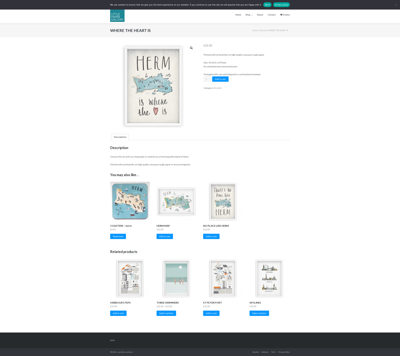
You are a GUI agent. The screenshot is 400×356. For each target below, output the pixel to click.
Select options (166, 313)
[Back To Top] (392, 348)
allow (267, 4)
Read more (118, 236)
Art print (263, 30)
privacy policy (281, 4)
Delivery (265, 352)
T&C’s (273, 352)
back (112, 340)
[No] (396, 4)
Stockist (255, 352)
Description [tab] (120, 137)
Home (238, 14)
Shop (247, 14)
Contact (272, 14)
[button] (191, 48)
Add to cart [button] (164, 236)
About (260, 14)
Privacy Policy (284, 352)
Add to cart (220, 79)
